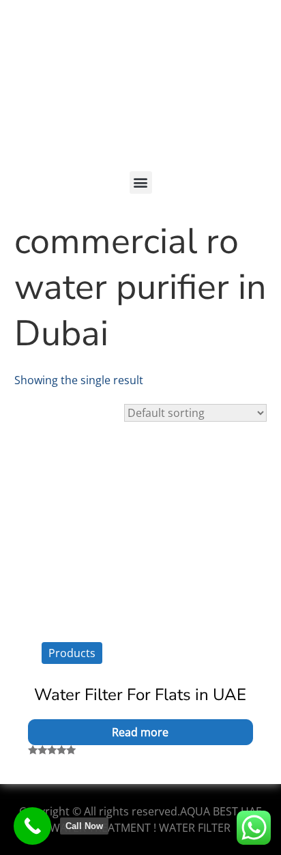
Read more (140, 732)
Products (71, 653)
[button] (141, 182)
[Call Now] (32, 826)
